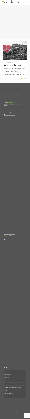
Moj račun (7, 374)
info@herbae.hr (11, 102)
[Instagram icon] (15, 413)
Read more (23, 78)
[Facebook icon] (14, 413)
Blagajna (6, 377)
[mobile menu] (27, 2)
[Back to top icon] (15, 409)
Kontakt (6, 384)
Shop (5, 371)
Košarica (6, 381)
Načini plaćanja (8, 393)
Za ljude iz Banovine (13, 65)
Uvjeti (5, 390)
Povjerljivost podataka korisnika (12, 387)
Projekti (6, 397)
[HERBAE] (15, 2)
